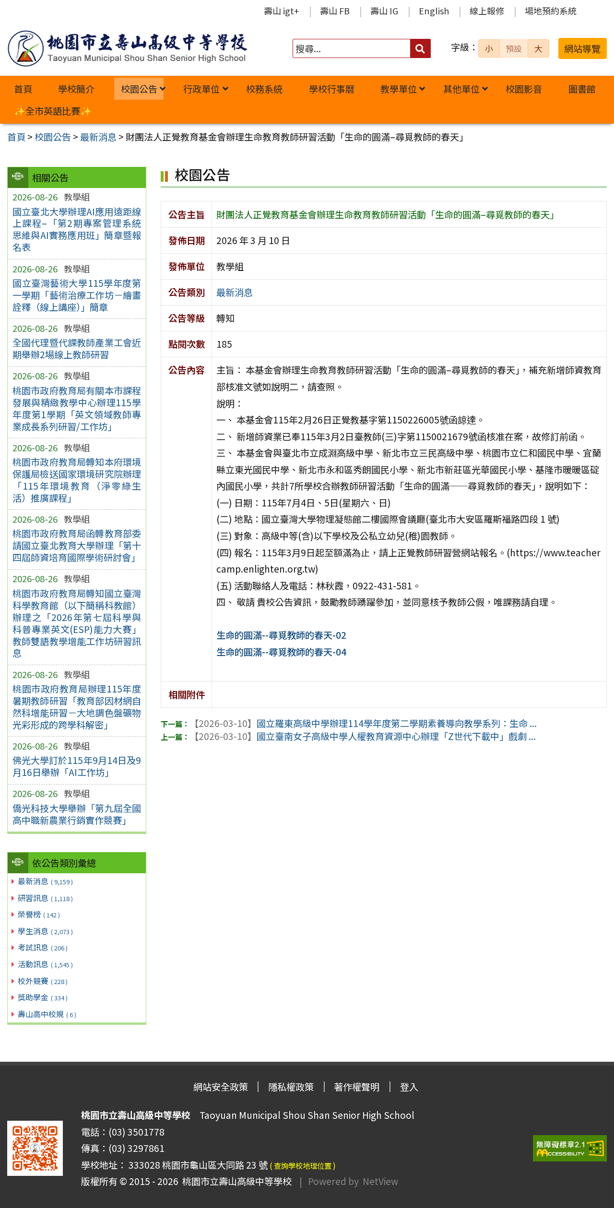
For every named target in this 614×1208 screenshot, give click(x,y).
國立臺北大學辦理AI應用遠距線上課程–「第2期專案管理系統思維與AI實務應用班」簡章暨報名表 (76, 229)
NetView (380, 1181)
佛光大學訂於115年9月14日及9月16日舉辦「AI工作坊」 (76, 766)
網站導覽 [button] (582, 48)
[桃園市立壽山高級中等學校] (127, 48)
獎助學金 (43, 997)
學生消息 (45, 931)
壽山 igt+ (281, 10)
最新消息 (45, 881)
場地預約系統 (551, 10)
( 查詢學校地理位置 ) (303, 1165)
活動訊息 (45, 964)
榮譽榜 (39, 914)
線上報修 (487, 10)
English (434, 10)
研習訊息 (45, 897)
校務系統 (264, 88)
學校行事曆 (331, 88)
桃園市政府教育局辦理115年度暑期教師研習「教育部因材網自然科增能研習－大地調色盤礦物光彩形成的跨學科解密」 (76, 706)
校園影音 (524, 88)
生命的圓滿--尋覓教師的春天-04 (281, 651)
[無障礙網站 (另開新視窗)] (570, 1148)
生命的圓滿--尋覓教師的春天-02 (281, 635)
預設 (514, 48)
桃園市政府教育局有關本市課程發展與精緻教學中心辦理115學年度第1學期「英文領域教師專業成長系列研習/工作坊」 (76, 408)
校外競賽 (43, 980)
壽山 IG (384, 10)
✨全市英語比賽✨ (53, 110)
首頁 (23, 88)
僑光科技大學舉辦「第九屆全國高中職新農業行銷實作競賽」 (76, 814)
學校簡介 (76, 88)
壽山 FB (335, 10)
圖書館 (582, 88)
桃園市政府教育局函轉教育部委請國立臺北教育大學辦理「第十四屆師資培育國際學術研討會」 (76, 545)
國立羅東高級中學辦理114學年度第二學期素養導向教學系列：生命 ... (363, 723)
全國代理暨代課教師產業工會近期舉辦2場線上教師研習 (76, 348)
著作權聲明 (356, 1086)
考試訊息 (43, 947)
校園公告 (139, 88)
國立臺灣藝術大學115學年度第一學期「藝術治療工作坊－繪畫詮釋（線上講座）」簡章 (76, 295)
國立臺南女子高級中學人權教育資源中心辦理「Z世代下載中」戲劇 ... (362, 736)
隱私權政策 (291, 1086)
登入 (409, 1086)
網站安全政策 (220, 1086)
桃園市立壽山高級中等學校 (235, 1181)
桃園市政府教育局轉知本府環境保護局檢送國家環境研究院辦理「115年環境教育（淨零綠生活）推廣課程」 (76, 479)
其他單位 (461, 88)
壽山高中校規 (47, 1014)
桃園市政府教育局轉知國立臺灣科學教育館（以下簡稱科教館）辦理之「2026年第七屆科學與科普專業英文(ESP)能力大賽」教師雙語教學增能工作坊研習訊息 (76, 623)
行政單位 (201, 88)
